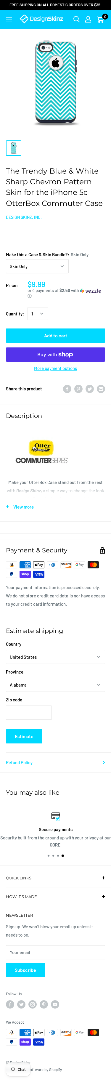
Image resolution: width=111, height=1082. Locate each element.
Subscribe (25, 970)
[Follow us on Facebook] (10, 1004)
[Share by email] (101, 388)
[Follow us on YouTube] (55, 1004)
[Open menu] (9, 19)
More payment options (55, 368)
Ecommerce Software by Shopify (34, 1069)
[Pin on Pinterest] (78, 388)
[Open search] (76, 19)
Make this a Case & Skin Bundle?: (47, 254)
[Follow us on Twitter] (21, 1004)
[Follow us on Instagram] (32, 1004)
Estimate (24, 736)
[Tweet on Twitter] (90, 388)
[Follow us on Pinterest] (44, 1004)
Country (13, 644)
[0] (100, 19)
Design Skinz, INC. (24, 217)
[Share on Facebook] (67, 388)
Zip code (14, 699)
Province (14, 671)
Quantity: (15, 313)
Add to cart (55, 335)
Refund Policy (19, 762)
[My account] (88, 19)
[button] (66, 293)
